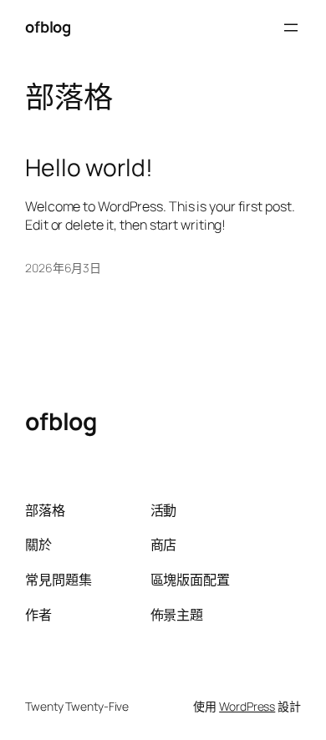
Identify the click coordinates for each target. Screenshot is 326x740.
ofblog (47, 27)
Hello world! (89, 168)
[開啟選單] (291, 28)
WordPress (247, 706)
